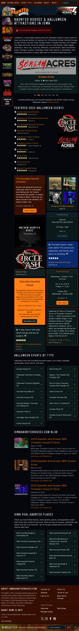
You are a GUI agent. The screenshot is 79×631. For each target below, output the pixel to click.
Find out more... (53, 102)
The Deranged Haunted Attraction (30, 124)
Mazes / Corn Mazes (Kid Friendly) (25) (59, 376)
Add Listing (61, 608)
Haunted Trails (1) (23, 412)
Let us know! (6, 621)
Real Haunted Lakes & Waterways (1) (25, 577)
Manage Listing (47, 612)
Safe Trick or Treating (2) (59, 403)
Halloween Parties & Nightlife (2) (28, 384)
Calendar (38, 3)
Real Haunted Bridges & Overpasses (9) (25, 534)
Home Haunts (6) (23, 423)
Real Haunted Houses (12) (26, 570)
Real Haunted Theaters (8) (60, 572)
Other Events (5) (56, 391)
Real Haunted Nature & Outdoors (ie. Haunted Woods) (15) (58, 541)
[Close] (75, 627)
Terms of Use (62, 593)
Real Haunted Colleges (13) (27, 547)
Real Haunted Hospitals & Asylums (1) (26, 554)
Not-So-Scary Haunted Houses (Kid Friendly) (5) (59, 384)
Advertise (44, 608)
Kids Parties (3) (55, 369)
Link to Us (45, 596)
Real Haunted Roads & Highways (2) (58, 565)
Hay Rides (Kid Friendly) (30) (27, 417)
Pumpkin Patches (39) (58, 397)
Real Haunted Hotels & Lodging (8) (25, 562)
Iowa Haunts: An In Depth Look (41, 456)
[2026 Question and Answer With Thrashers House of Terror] (21, 443)
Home (3, 3)
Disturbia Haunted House (27, 131)
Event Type (26, 3)
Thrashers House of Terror (46, 77)
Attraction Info (30, 321)
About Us (61, 589)
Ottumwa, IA (30, 233)
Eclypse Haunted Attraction (28, 112)
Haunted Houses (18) (24, 397)
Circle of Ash (22, 156)
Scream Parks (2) (56, 409)
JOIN (69, 627)
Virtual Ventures (23, 162)
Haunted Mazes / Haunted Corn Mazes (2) (27, 404)
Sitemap (44, 593)
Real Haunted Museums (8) (60, 533)
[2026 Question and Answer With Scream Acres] (21, 465)
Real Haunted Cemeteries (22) (28, 541)
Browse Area (13, 3)
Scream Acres (22, 149)
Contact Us (45, 589)
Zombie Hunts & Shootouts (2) (60, 416)
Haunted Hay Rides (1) (25, 391)
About (46, 3)
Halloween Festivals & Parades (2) (28, 376)
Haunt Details (29, 211)
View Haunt (62, 303)
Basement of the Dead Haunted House (32, 118)
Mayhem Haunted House (27, 168)
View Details (62, 236)
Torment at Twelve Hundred (28, 137)
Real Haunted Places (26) (59, 550)
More (54, 3)
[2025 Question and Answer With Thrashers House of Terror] (21, 489)
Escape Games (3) (23, 369)
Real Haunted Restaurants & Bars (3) (60, 557)
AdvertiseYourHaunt (7, 101)
